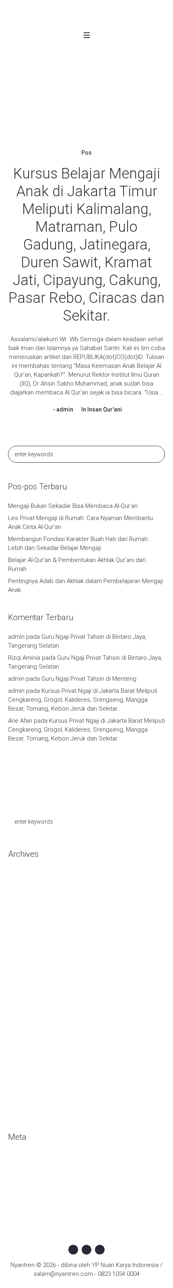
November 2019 (29, 976)
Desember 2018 (29, 1061)
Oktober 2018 (26, 1073)
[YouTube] (100, 1249)
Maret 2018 (23, 1109)
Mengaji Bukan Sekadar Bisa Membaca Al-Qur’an (73, 506)
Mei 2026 (20, 903)
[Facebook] (73, 1249)
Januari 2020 (25, 952)
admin (64, 409)
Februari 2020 (26, 940)
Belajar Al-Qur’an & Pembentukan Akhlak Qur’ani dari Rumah (77, 564)
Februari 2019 (26, 1036)
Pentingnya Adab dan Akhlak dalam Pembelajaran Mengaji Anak (85, 585)
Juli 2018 (19, 1085)
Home (28, 120)
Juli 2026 (19, 891)
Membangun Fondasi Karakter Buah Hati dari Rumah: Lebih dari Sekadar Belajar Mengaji (78, 543)
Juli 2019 (19, 1024)
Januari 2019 (25, 1049)
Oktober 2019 (26, 988)
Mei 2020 (20, 915)
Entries (24, 1174)
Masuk (16, 1162)
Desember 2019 (29, 964)
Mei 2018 (20, 1097)
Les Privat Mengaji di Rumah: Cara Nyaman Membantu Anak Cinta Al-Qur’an (80, 522)
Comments (29, 1186)
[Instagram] (86, 1249)
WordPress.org (28, 1198)
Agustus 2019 (26, 1012)
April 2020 (21, 927)
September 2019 (31, 1000)
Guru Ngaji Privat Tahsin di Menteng (88, 678)
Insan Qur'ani (104, 409)
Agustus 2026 (26, 879)
